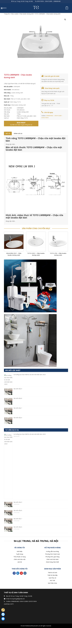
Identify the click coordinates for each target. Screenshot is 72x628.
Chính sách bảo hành (52, 559)
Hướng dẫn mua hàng (52, 551)
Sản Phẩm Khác (52, 583)
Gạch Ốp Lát (52, 578)
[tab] (8, 133)
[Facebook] (14, 573)
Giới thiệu (19, 551)
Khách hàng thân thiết (52, 562)
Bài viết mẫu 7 (18, 408)
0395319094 (40, 1)
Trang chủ (7, 14)
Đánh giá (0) (18, 133)
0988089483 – (50, 115)
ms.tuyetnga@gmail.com (17, 599)
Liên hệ (19, 562)
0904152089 (48, 1)
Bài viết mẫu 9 (18, 389)
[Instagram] (25, 573)
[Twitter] (17, 573)
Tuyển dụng (19, 554)
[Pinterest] (21, 573)
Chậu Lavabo (14, 14)
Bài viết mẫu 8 (18, 398)
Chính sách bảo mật (19, 559)
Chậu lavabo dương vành (26, 14)
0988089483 (57, 1)
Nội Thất (52, 580)
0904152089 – (59, 115)
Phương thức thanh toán (52, 554)
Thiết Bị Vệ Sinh (52, 572)
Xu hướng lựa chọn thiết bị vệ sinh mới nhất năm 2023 (30, 374)
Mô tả (8, 133)
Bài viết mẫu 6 (18, 417)
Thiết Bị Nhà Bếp (52, 575)
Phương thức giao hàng (52, 557)
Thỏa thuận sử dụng (20, 557)
